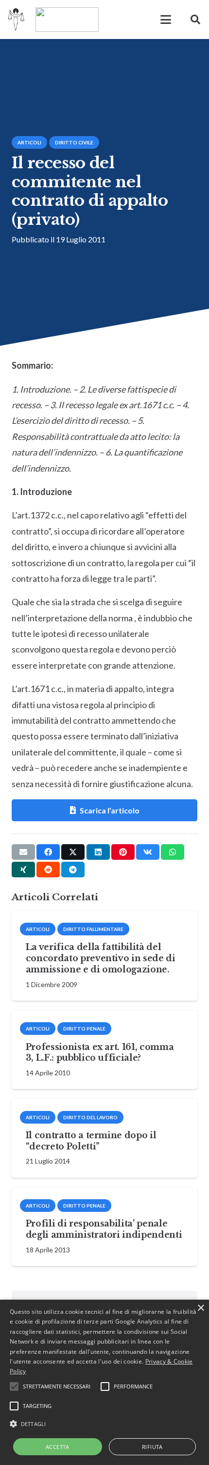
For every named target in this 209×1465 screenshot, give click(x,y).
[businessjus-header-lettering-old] (67, 19)
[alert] (104, 1382)
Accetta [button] (58, 1446)
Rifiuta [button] (152, 1446)
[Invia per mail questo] (23, 852)
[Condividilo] (48, 852)
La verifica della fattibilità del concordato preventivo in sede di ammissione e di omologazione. (100, 958)
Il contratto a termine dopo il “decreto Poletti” (91, 1141)
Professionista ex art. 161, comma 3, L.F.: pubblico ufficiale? (100, 1053)
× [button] (200, 1308)
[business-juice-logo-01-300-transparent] (16, 19)
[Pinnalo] (123, 852)
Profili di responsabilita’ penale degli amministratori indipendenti (104, 1229)
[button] (165, 19)
